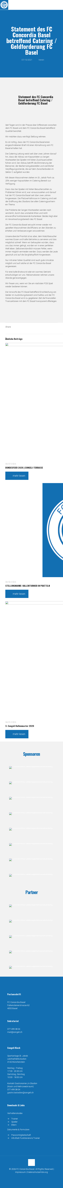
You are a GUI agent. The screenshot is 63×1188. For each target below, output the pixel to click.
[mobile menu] (58, 5)
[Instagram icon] (33, 1176)
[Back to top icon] (31, 1162)
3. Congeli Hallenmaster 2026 (19, 726)
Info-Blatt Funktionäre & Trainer (25, 1138)
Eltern (13, 1125)
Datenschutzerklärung (37, 1172)
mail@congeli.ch (14, 1032)
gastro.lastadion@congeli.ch (20, 1092)
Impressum (20, 1172)
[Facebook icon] (30, 1176)
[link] (31, 767)
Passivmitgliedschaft (21, 1135)
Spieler (14, 1122)
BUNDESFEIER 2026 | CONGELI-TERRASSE (24, 467)
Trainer (14, 1118)
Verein (41, 60)
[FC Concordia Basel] (4, 5)
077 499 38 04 (13, 1029)
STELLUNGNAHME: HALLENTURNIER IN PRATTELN (27, 585)
